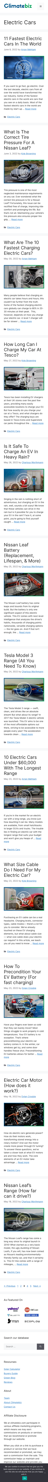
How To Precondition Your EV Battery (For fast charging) (22, 974)
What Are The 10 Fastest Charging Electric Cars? (22, 248)
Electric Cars (13, 117)
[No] (45, 1472)
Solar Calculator (12, 1369)
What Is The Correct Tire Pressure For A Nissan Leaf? (19, 140)
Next (37, 1286)
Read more (30, 109)
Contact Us (9, 1407)
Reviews (8, 1382)
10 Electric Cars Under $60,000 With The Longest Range (22, 765)
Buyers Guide (11, 1373)
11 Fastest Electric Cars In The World (23, 41)
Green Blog (9, 1378)
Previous (9, 1286)
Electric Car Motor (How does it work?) (23, 1085)
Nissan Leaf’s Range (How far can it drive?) (20, 1191)
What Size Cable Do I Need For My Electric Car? (22, 870)
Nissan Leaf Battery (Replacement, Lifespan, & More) (22, 552)
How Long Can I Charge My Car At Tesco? (22, 350)
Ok (25, 1478)
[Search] (40, 1347)
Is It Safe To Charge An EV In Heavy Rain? (21, 451)
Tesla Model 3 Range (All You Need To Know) (20, 661)
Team (7, 1398)
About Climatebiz (13, 1402)
